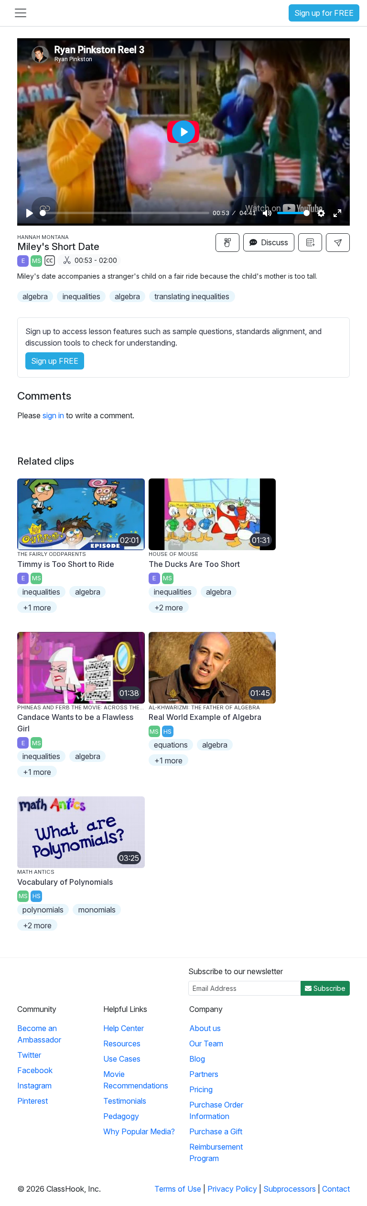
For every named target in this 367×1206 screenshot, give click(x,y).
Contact (336, 1189)
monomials (97, 909)
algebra (35, 296)
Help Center (123, 1028)
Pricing (201, 1089)
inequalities (81, 296)
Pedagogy (121, 1116)
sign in (53, 415)
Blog (197, 1059)
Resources (121, 1043)
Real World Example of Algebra (205, 717)
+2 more (168, 607)
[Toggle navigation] (20, 13)
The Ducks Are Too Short (194, 564)
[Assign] (227, 242)
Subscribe (328, 988)
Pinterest (32, 1101)
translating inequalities (191, 296)
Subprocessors (289, 1189)
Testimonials (124, 1101)
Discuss (273, 242)
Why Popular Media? (139, 1131)
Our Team (206, 1043)
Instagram (34, 1085)
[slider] (124, 212)
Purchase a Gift (215, 1131)
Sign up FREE (54, 361)
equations (171, 745)
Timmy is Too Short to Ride (65, 564)
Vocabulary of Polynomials (65, 882)
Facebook (35, 1070)
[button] (338, 242)
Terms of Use (177, 1189)
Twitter (29, 1055)
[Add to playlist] (310, 242)
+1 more (37, 607)
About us (205, 1028)
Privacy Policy (232, 1189)
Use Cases (121, 1059)
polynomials (43, 909)
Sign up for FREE (324, 13)
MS (36, 260)
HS (167, 731)
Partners (203, 1074)
